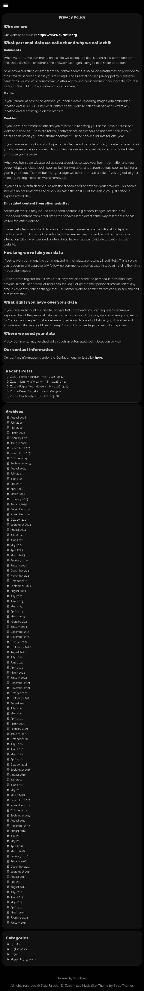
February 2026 (19, 438)
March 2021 (17, 723)
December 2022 (20, 631)
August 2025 (18, 468)
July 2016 (16, 835)
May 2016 (16, 841)
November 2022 (20, 636)
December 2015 (20, 866)
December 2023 (20, 570)
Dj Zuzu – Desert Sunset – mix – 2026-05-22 (34, 391)
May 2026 (16, 427)
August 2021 (18, 703)
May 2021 (16, 713)
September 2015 (20, 871)
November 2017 (20, 805)
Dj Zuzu (15, 943)
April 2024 (16, 550)
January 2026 (18, 443)
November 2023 (20, 575)
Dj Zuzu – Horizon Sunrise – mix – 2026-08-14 (35, 376)
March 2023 (17, 616)
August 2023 (18, 591)
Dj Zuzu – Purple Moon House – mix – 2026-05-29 (38, 386)
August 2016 (18, 830)
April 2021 (16, 718)
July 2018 (16, 779)
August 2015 (17, 876)
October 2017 (18, 810)
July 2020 (16, 744)
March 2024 (17, 555)
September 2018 (20, 769)
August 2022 (18, 652)
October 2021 (18, 693)
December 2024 (20, 509)
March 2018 (17, 795)
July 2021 (16, 708)
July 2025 (16, 473)
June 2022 (16, 662)
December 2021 (20, 682)
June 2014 (16, 897)
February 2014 (19, 917)
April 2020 (16, 759)
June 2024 (16, 540)
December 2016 (20, 825)
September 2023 (20, 585)
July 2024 (16, 534)
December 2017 (20, 800)
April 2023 (16, 611)
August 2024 (18, 529)
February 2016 (19, 856)
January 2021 (18, 733)
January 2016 (18, 861)
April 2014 (16, 907)
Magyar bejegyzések (23, 959)
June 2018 (16, 785)
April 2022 (16, 667)
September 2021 (20, 698)
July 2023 (16, 596)
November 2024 (20, 514)
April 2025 (16, 488)
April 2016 (16, 846)
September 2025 (20, 463)
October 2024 (19, 519)
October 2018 (18, 764)
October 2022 (19, 642)
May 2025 (16, 483)
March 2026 (17, 432)
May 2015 (16, 881)
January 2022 (18, 677)
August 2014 (18, 887)
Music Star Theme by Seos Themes (108, 985)
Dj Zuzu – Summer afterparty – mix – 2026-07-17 (36, 381)
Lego (13, 954)
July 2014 (16, 892)
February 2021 (19, 728)
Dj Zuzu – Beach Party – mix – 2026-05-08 (33, 396)
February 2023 (19, 621)
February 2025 (19, 499)
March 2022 (17, 672)
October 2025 (18, 458)
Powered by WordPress (72, 978)
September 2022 (20, 647)
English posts (18, 949)
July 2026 (16, 422)
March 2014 (17, 912)
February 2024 (19, 560)
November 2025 (20, 453)
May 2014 (16, 902)
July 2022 (16, 657)
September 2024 (20, 524)
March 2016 (17, 851)
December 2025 (20, 448)
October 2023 (19, 580)
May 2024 (16, 545)
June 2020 (16, 749)
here (98, 358)
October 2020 (19, 738)
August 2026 (18, 417)
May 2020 (16, 754)
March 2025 (17, 494)
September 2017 (20, 815)
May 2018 (16, 790)
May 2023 (16, 606)
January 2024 (18, 565)
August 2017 (17, 820)
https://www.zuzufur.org (57, 35)
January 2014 (18, 922)
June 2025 (16, 478)
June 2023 (16, 601)
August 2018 (18, 774)
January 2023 (18, 626)
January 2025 (18, 504)
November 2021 (20, 688)
